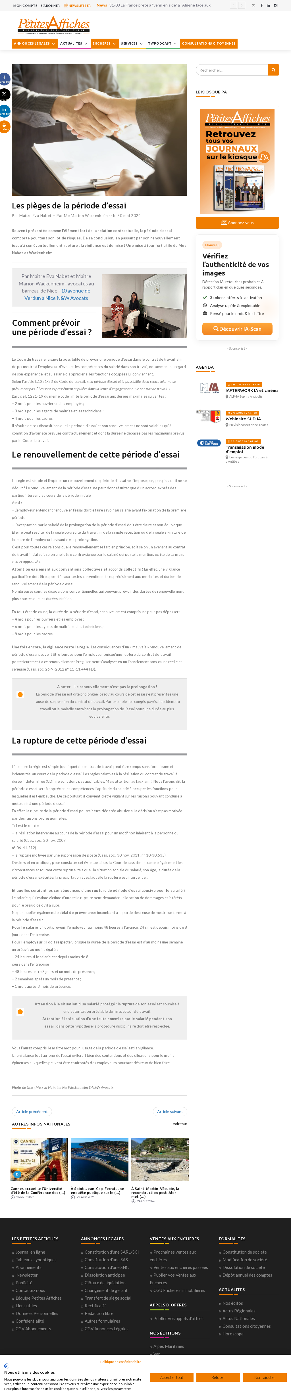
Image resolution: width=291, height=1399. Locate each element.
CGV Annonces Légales (106, 1328)
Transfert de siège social (108, 1297)
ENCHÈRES (102, 43)
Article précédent (32, 1111)
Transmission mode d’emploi (245, 449)
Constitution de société (245, 1251)
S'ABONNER (50, 5)
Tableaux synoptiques (36, 1259)
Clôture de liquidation (105, 1282)
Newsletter (27, 1274)
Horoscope (233, 1333)
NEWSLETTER (79, 5)
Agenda (205, 367)
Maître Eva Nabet (35, 215)
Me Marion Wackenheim (86, 215)
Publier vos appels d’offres (178, 1318)
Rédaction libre (99, 1313)
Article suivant (170, 1111)
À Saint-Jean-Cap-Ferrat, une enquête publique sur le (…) (97, 1191)
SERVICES (129, 43)
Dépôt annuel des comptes (247, 1274)
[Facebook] (261, 5)
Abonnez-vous (240, 222)
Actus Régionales (239, 1310)
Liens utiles (26, 1305)
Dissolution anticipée (105, 1274)
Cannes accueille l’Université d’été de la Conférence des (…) (38, 1191)
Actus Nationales (239, 1318)
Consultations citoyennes (247, 1326)
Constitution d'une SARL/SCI (112, 1251)
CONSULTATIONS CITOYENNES (209, 43)
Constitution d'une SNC (107, 1267)
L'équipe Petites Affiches (39, 1297)
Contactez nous (30, 1290)
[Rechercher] (273, 70)
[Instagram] (276, 5)
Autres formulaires (102, 1320)
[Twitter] (254, 5)
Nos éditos (233, 1303)
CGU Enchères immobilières (179, 1290)
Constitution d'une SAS (106, 1259)
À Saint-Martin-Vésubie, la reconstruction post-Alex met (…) (155, 1193)
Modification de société (245, 1259)
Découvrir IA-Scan (240, 329)
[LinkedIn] (268, 5)
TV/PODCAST (160, 43)
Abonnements (28, 1267)
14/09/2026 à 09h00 (244, 441)
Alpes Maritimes (168, 1346)
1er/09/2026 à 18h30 (245, 384)
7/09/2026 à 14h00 (243, 413)
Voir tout (180, 1124)
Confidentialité (30, 1320)
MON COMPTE (25, 5)
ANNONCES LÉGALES (32, 43)
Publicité (24, 1282)
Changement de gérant (106, 1290)
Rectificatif (95, 1305)
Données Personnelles (37, 1313)
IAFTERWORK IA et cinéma (252, 390)
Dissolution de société (244, 1267)
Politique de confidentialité (120, 1362)
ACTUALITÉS (71, 43)
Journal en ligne (30, 1251)
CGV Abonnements (33, 1328)
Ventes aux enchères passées (180, 1267)
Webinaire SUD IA (243, 418)
